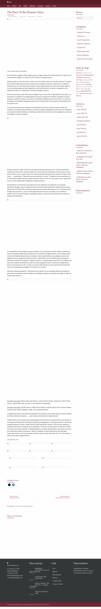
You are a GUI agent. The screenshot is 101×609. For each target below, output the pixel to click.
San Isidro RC (86, 91)
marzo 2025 (81, 113)
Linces (81, 86)
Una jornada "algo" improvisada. (41, 577)
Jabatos (77, 82)
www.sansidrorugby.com (14, 578)
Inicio (8, 6)
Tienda (54, 6)
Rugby (77, 88)
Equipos (25, 6)
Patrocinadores (56, 575)
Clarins (78, 75)
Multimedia (32, 6)
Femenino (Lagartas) (83, 44)
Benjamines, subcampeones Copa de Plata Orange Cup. (39, 569)
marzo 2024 (81, 136)
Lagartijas (89, 84)
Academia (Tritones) (83, 32)
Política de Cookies (45, 604)
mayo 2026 (80, 109)
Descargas (40, 6)
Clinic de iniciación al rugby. (41, 592)
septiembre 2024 (82, 121)
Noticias (14, 6)
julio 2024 (80, 125)
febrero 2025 (81, 117)
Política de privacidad (28, 604)
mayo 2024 (80, 128)
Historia (54, 571)
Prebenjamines (90, 86)
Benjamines (89, 72)
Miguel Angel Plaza (12, 16)
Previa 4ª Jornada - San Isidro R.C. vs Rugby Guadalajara (39, 584)
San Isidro (83, 88)
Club (20, 6)
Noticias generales (83, 51)
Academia (78, 73)
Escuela (82, 75)
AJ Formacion (84, 72)
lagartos (78, 86)
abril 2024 (80, 132)
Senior (90, 93)
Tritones (78, 96)
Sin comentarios (31, 16)
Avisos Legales (36, 604)
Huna (90, 80)
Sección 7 (78, 93)
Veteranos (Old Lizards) (84, 59)
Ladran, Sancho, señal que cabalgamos (84, 165)
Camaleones (81, 36)
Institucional (39, 16)
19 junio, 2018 (31, 594)
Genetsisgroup (86, 80)
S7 (80, 88)
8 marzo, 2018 (31, 579)
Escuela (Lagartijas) (83, 40)
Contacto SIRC (57, 581)
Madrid (84, 86)
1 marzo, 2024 (22, 16)
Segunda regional (84, 93)
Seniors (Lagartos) (83, 55)
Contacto (48, 6)
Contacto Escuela (57, 584)
